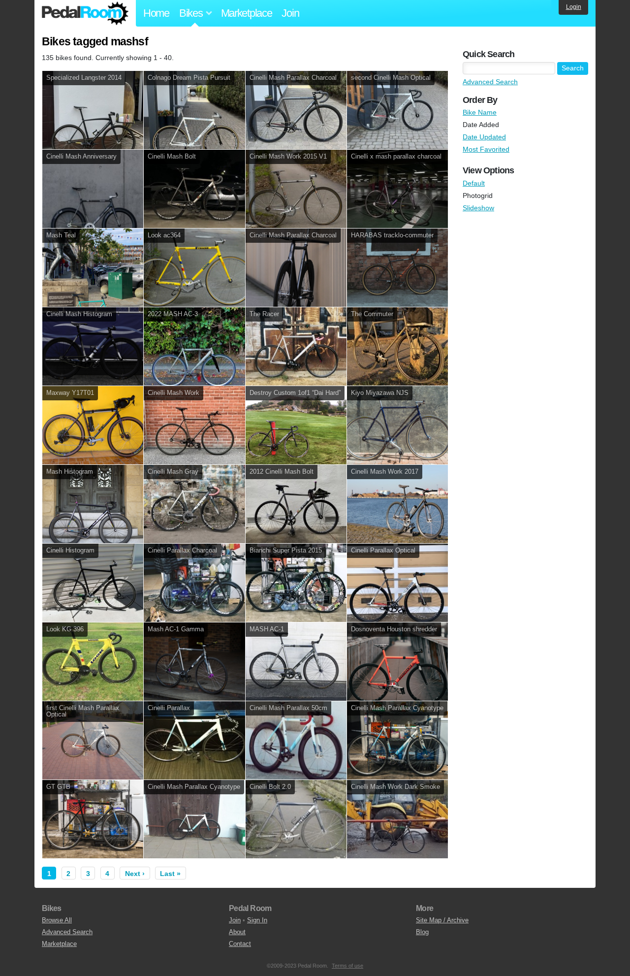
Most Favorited (486, 149)
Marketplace (246, 13)
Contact (240, 943)
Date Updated (484, 137)
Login (573, 6)
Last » (170, 874)
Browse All (57, 920)
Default (474, 183)
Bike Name (480, 112)
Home (156, 13)
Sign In (257, 920)
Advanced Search (490, 82)
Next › (135, 874)
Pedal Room (85, 13)
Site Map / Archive (442, 920)
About (237, 932)
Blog (422, 932)
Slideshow (478, 208)
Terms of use (347, 966)
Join (290, 13)
